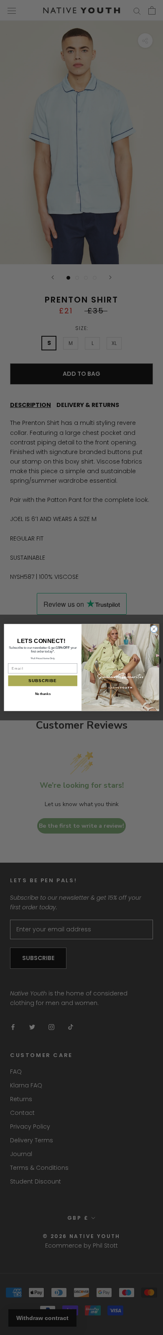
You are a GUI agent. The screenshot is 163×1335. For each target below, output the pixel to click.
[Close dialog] (154, 629)
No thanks (43, 693)
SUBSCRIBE (42, 681)
